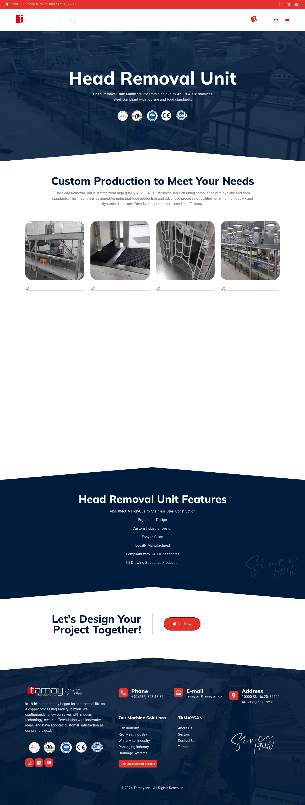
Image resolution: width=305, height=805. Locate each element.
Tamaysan (148, 20)
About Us (213, 20)
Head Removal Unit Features (153, 499)
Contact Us (235, 20)
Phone (139, 691)
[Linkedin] (288, 4)
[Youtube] (296, 4)
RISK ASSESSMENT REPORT (138, 764)
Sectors (194, 20)
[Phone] (123, 692)
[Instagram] (280, 4)
